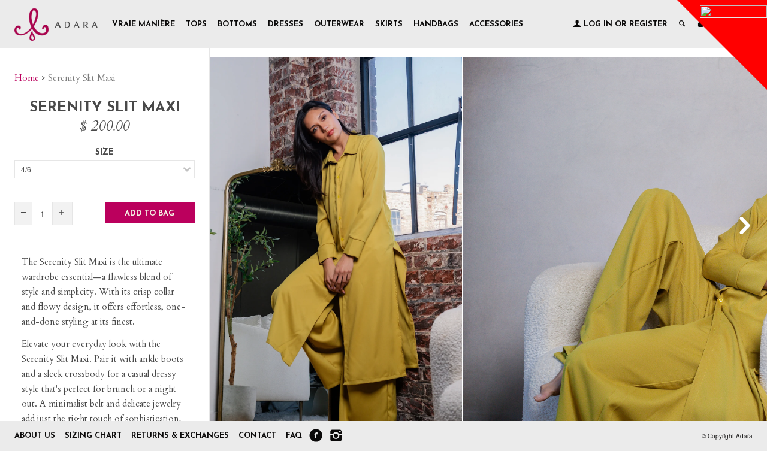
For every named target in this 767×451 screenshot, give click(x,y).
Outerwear (339, 24)
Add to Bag (149, 213)
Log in (598, 24)
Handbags (435, 24)
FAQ (294, 436)
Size (104, 152)
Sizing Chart (93, 436)
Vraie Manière (143, 24)
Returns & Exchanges (180, 436)
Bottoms (237, 24)
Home (26, 78)
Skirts (389, 24)
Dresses (285, 24)
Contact (258, 436)
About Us (34, 436)
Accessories (496, 24)
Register (648, 24)
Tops (196, 24)
